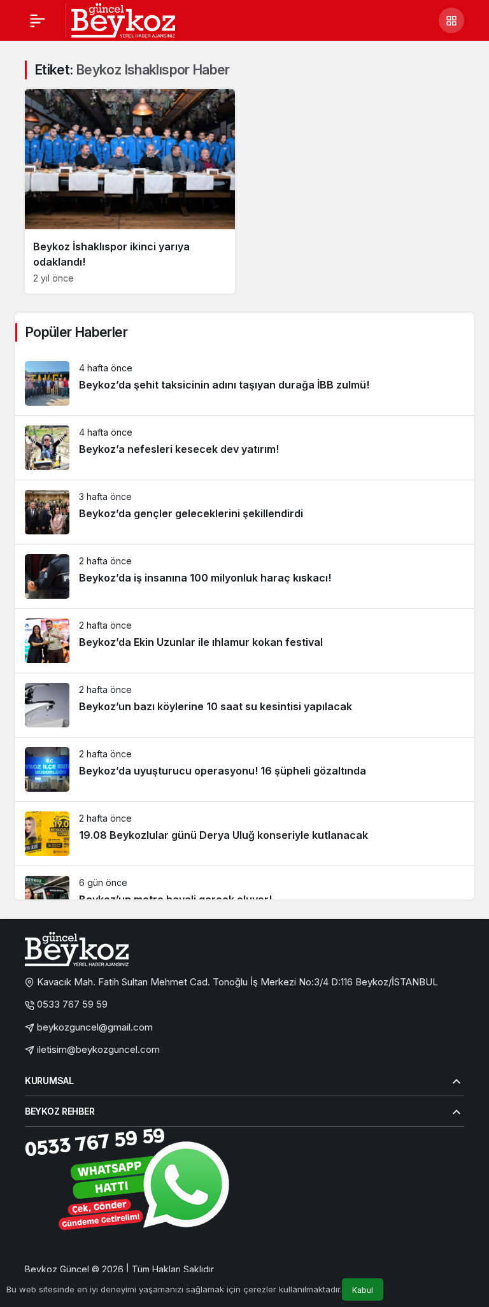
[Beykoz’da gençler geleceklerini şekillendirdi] (244, 512)
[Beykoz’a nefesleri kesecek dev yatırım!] (244, 448)
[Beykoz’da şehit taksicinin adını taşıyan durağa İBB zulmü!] (244, 383)
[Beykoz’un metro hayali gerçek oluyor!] (244, 898)
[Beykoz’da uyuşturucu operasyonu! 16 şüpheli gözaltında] (244, 769)
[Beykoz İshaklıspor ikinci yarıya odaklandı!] (130, 191)
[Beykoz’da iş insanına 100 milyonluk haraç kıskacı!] (244, 576)
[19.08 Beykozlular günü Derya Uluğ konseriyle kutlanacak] (244, 834)
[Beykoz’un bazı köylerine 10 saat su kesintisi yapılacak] (244, 705)
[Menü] (37, 20)
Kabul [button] (362, 1290)
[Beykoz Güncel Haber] (123, 19)
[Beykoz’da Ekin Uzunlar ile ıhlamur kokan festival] (244, 641)
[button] (451, 20)
